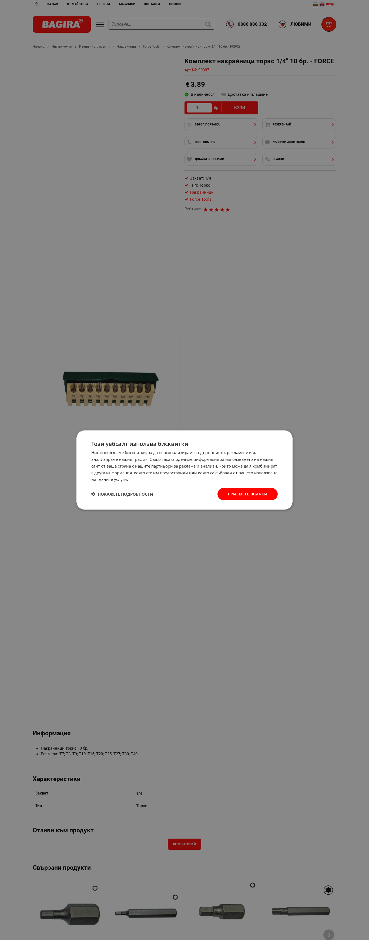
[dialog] (184, 470)
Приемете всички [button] (247, 494)
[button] (122, 494)
